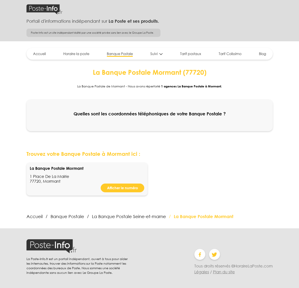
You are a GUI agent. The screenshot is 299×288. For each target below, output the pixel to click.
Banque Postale (120, 54)
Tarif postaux (190, 54)
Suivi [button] (154, 54)
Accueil (39, 54)
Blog (262, 54)
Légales (201, 271)
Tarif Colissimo (230, 54)
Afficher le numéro (122, 188)
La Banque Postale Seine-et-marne (129, 216)
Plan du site (224, 271)
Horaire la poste (76, 54)
